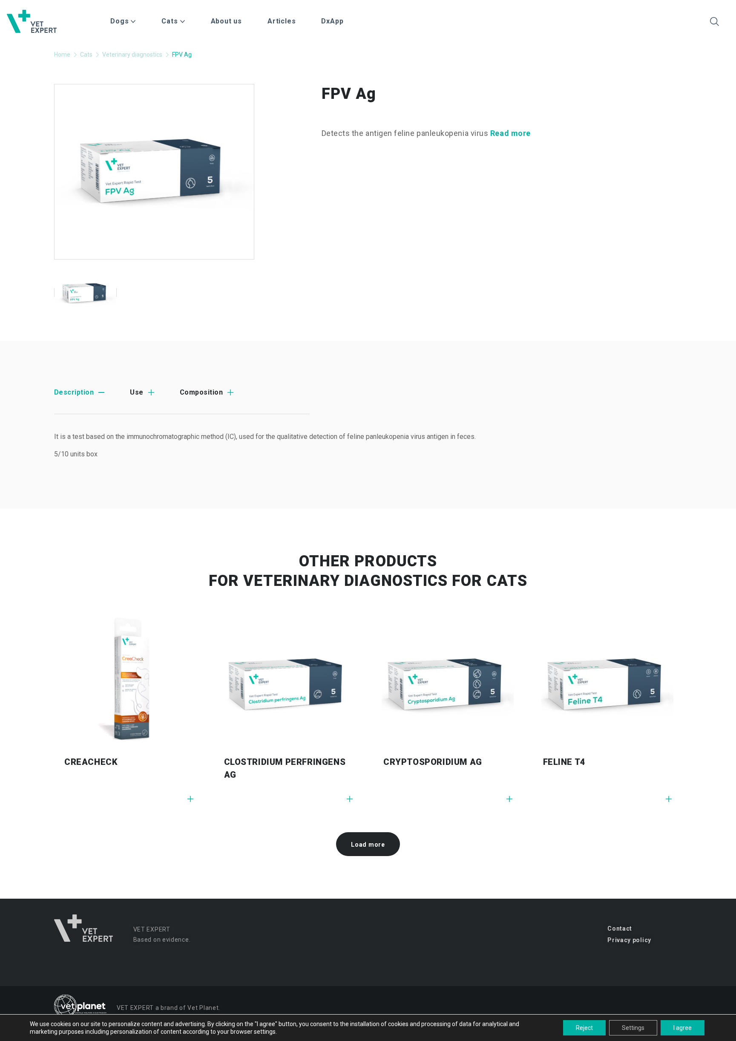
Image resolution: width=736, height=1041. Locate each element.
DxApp (332, 21)
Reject (584, 1027)
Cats (86, 54)
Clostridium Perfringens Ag (285, 768)
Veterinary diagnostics (132, 54)
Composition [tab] (201, 392)
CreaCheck (91, 762)
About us (226, 21)
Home (62, 54)
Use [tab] (136, 392)
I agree (682, 1027)
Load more (368, 844)
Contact (619, 928)
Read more (510, 133)
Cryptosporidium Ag (432, 762)
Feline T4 (564, 762)
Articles (281, 21)
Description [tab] (74, 392)
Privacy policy (629, 940)
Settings (633, 1027)
